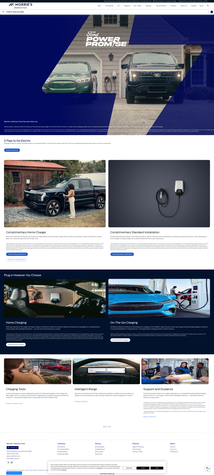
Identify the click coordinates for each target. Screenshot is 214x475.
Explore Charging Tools (13, 403)
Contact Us (13, 447)
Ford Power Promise (18, 236)
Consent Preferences (14, 473)
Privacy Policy (21, 470)
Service (98, 444)
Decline (143, 468)
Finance (135, 444)
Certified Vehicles (62, 451)
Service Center (99, 451)
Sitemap (35, 470)
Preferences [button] (64, 469)
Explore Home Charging (16, 344)
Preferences (129, 468)
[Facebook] (8, 462)
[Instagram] (11, 462)
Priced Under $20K (62, 454)
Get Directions (174, 451)
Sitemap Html (41, 470)
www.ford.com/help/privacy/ (195, 404)
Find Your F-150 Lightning (16, 260)
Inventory (61, 444)
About (172, 444)
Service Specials (99, 446)
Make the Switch (148, 416)
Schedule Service (100, 449)
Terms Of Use (28, 470)
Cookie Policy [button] (99, 468)
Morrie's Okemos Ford (12, 470)
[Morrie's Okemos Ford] (21, 6)
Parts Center (98, 454)
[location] (153, 1)
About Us (172, 446)
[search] (208, 6)
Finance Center (136, 449)
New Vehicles (61, 446)
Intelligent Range (80, 401)
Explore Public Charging (120, 340)
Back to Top (107, 426)
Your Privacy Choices (106, 473)
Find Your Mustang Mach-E (17, 254)
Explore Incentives (12, 150)
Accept (157, 468)
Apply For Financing (138, 446)
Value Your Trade (137, 451)
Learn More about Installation (122, 254)
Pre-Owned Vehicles (63, 449)
